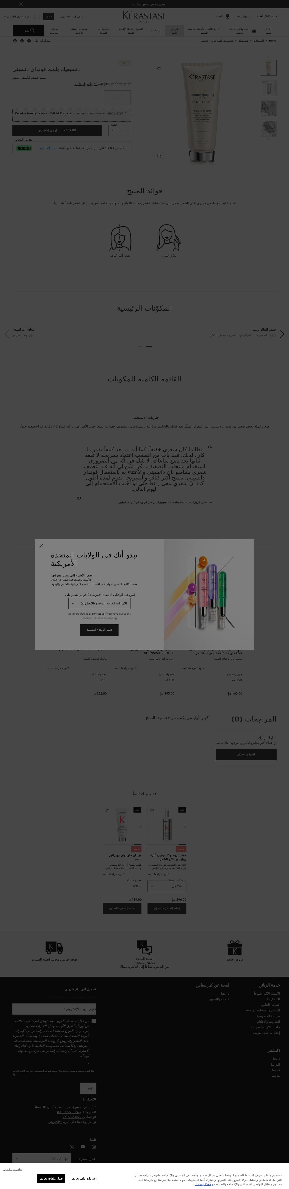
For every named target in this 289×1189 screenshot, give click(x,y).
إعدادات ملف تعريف (83, 1178)
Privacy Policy (204, 1184)
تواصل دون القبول (12, 1169)
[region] (144, 1176)
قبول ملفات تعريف (51, 1178)
